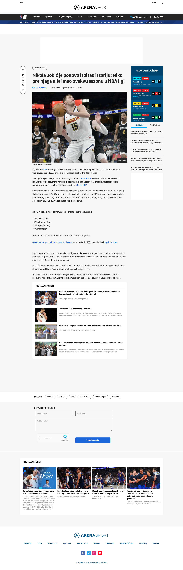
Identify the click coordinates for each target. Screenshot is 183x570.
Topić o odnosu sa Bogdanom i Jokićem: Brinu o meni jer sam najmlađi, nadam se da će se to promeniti (140, 495)
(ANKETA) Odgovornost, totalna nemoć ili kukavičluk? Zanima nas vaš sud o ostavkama (146, 151)
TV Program (92, 17)
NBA (45, 169)
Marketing (143, 543)
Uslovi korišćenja (126, 543)
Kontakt (156, 543)
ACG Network (82, 543)
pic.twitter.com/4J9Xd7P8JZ (59, 242)
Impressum (67, 543)
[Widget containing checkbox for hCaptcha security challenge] (53, 438)
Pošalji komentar (92, 440)
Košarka (50, 397)
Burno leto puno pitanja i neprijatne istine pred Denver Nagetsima (38, 492)
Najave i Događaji (66, 17)
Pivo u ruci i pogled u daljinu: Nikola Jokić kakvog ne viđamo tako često (90, 326)
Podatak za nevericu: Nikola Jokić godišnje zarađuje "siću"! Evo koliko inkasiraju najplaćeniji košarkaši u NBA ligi (89, 293)
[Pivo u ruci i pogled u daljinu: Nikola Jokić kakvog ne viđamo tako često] (46, 332)
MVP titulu (86, 178)
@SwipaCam (38, 242)
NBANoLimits (40, 68)
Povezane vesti (44, 286)
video (80, 17)
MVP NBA (115, 397)
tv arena (81, 563)
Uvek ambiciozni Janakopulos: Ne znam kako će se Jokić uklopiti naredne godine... (91, 344)
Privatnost (109, 543)
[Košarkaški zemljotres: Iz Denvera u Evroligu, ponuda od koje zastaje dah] (74, 478)
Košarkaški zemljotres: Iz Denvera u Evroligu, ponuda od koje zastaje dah (73, 492)
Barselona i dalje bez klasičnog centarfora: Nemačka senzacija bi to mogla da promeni (146, 159)
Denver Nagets (100, 397)
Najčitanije (155, 125)
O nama (97, 543)
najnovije (36, 17)
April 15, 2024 (111, 242)
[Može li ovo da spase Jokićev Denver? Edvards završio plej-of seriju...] (109, 478)
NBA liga (62, 397)
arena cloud (106, 17)
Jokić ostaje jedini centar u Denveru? (75, 309)
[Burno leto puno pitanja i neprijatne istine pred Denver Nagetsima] (39, 478)
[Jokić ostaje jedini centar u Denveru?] (46, 315)
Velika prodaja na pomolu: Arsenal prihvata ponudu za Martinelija (146, 133)
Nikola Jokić (81, 185)
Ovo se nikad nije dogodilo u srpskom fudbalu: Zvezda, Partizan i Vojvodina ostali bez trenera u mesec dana (97, 22)
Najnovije (139, 125)
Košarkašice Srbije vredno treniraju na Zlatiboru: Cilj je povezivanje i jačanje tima (146, 168)
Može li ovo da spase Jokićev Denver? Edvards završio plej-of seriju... (108, 492)
